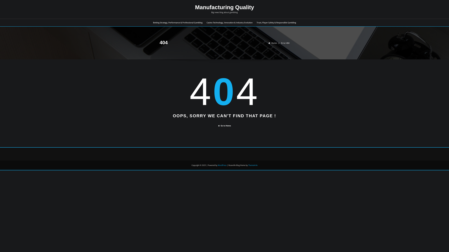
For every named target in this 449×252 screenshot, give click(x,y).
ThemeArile (252, 165)
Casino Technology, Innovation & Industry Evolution (230, 22)
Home (274, 43)
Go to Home (226, 125)
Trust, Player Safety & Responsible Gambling (276, 22)
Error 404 (285, 43)
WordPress (222, 165)
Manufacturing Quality (224, 7)
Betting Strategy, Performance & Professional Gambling (178, 22)
